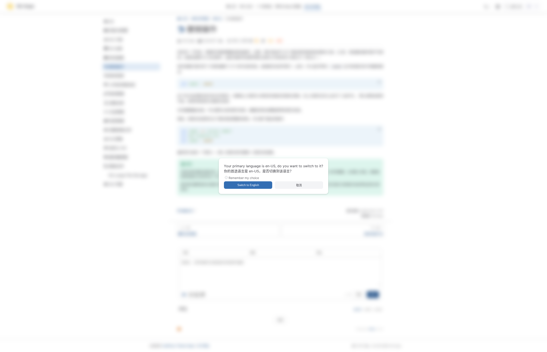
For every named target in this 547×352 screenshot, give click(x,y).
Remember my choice (244, 178)
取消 (299, 185)
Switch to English (248, 185)
